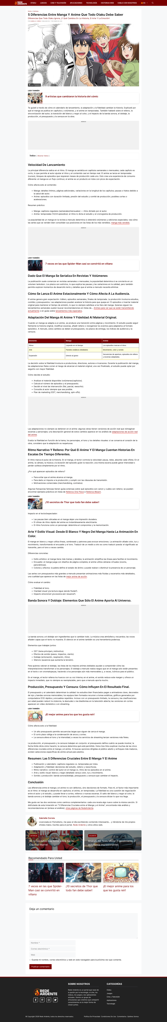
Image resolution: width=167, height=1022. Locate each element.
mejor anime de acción (76, 576)
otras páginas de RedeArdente (79, 808)
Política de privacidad (92, 1016)
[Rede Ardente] (20, 3)
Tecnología (91, 3)
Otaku (33, 3)
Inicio (30, 11)
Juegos (43, 3)
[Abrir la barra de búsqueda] (152, 3)
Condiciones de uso (108, 1016)
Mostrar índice (43, 156)
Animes (35, 11)
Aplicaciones (76, 3)
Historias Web (107, 3)
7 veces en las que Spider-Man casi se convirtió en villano (45, 890)
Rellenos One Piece (75, 492)
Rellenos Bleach (93, 492)
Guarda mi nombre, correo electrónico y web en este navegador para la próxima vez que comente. (77, 960)
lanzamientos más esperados (69, 311)
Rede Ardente (79, 825)
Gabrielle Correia (47, 818)
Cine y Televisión (58, 3)
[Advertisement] (83, 136)
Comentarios (121, 1016)
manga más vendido (120, 223)
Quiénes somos (133, 1016)
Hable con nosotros (127, 3)
